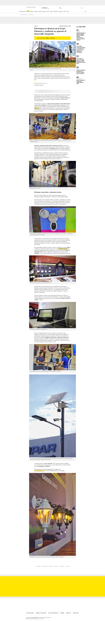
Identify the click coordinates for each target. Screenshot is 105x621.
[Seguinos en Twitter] (74, 8)
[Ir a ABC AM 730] (77, 11)
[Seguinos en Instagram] (78, 8)
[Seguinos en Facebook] (72, 8)
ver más (60, 8)
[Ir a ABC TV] (74, 11)
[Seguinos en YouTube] (76, 8)
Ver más (81, 35)
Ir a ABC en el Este (29, 8)
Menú (85, 8)
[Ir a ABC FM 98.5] (81, 11)
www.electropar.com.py (39, 470)
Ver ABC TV (47, 8)
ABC (22, 8)
